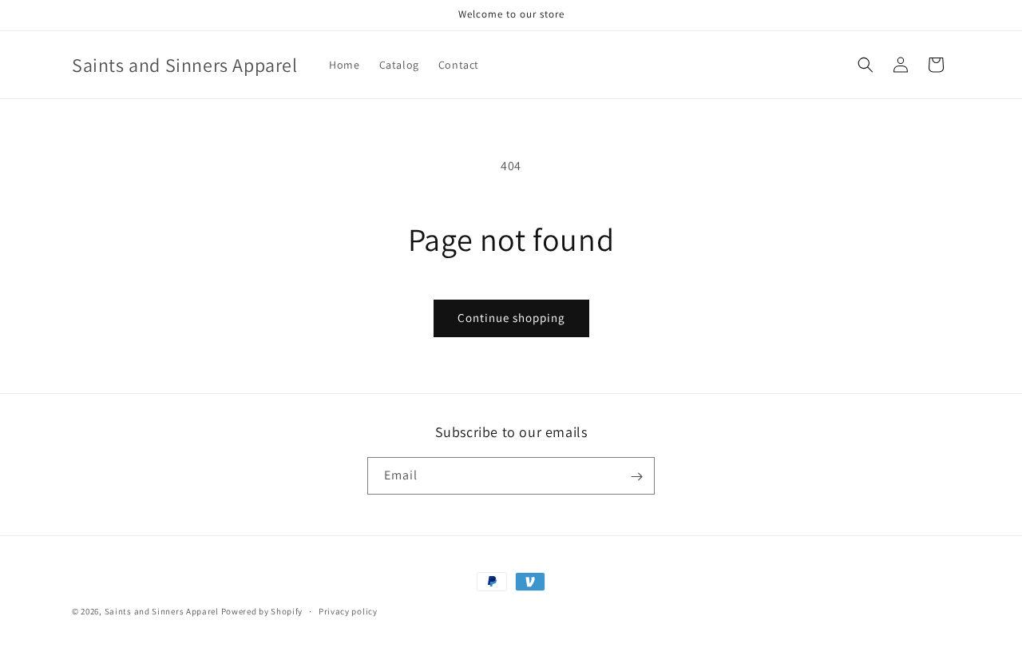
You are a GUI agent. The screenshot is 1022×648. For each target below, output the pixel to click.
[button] (865, 64)
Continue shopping (511, 317)
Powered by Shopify (262, 611)
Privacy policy (348, 610)
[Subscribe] (636, 476)
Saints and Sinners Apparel (162, 611)
